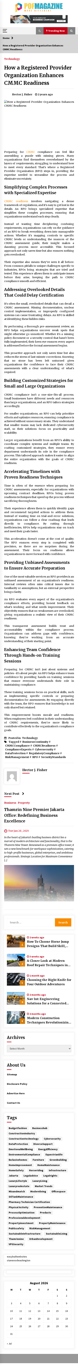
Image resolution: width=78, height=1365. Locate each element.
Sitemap (12, 1074)
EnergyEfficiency (48, 1149)
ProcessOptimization (21, 1212)
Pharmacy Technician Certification (29, 1202)
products (45, 1212)
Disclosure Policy (17, 1084)
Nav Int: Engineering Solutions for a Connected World (46, 1001)
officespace (58, 1191)
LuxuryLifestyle (18, 1181)
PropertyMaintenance (52, 1223)
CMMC (30, 152)
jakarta (13, 1175)
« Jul (9, 1343)
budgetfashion (18, 1128)
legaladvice (31, 1175)
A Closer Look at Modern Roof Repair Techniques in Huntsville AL (47, 963)
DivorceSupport (43, 1144)
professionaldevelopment (24, 1217)
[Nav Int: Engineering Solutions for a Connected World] (16, 998)
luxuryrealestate (19, 1186)
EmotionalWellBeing (21, 1149)
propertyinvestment (21, 1223)
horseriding (36, 1170)
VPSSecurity (16, 1244)
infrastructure (57, 1170)
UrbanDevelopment (41, 1239)
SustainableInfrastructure (24, 1233)
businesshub (39, 1128)
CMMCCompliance (17, 745)
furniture (38, 1159)
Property (24, 802)
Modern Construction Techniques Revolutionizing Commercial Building (49, 1020)
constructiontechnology (23, 1138)
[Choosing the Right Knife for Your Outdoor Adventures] (16, 979)
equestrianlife (54, 1154)
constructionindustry (22, 1133)
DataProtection (15, 753)
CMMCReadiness (44, 745)
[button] (40, 30)
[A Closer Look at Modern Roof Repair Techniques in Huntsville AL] (16, 960)
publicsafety (16, 1228)
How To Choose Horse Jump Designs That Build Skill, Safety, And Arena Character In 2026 (48, 944)
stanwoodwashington (18, 1260)
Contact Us (13, 1102)
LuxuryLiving (39, 1181)
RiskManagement (17, 757)
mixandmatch (17, 1191)
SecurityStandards (53, 757)
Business (10, 802)
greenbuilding (58, 1159)
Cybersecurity (44, 749)
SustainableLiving (56, 1233)
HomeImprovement (20, 1165)
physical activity (18, 1207)
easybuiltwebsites (17, 1256)
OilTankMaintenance (21, 1196)
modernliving (38, 1191)
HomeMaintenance (48, 1165)
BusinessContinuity (35, 741)
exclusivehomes (18, 1159)
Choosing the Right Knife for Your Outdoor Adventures (49, 982)
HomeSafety (16, 1170)
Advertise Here (16, 1093)
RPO (35, 757)
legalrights (50, 1175)
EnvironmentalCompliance (24, 1154)
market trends (43, 1186)
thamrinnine (16, 1239)
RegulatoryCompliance (44, 753)
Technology (12, 58)
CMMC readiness (16, 201)
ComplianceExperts (18, 749)
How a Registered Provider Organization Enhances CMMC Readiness (38, 75)
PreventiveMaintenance (48, 1207)
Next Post (11, 793)
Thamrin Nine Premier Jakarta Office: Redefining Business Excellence (34, 815)
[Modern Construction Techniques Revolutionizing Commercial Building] (16, 1017)
